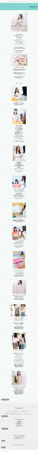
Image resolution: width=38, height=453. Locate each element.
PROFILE (25, 1)
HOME (6, 1)
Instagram (3, 440)
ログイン (2, 451)
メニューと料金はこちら (5, 399)
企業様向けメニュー (16, 1)
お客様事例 (21, 1)
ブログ (36, 1)
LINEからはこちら (4, 416)
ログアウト (5, 451)
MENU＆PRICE (10, 1)
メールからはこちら (4, 428)
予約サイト (3, 447)
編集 (7, 451)
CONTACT (33, 1)
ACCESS (29, 1)
